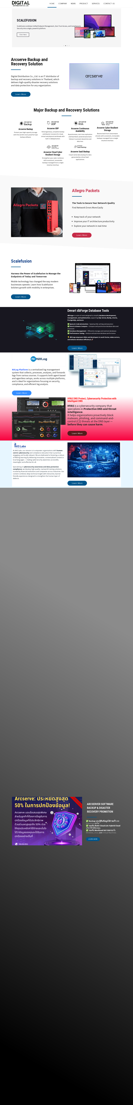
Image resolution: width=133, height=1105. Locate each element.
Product (84, 3)
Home (52, 3)
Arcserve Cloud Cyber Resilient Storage (53, 153)
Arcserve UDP (53, 128)
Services (96, 3)
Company (62, 3)
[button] (14, 28)
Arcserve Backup (25, 129)
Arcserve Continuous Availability (80, 129)
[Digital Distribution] (22, 3)
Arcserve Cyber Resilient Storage (107, 129)
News (73, 3)
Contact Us (109, 3)
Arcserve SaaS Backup (80, 151)
